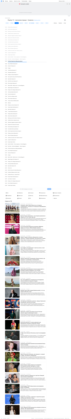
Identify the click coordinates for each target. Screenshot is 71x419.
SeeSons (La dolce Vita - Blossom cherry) (15, 50)
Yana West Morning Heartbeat (13, 42)
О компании (4, 418)
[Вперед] (69, 4)
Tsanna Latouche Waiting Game (13, 100)
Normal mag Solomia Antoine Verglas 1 (14, 44)
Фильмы (55, 23)
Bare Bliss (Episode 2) (11, 109)
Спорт (65, 23)
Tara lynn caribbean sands (12, 96)
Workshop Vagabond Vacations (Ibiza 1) (14, 35)
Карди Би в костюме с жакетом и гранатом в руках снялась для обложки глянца (33, 397)
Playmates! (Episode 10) (12, 72)
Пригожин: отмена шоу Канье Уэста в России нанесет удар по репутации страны (31, 312)
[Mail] (1, 1)
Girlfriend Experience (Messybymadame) (15, 61)
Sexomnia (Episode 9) (11, 94)
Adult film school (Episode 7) (13, 81)
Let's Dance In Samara (12, 178)
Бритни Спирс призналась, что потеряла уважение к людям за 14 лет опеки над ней (33, 216)
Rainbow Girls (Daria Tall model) (13, 37)
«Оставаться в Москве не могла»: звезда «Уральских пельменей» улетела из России (33, 301)
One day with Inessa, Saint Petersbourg (14, 76)
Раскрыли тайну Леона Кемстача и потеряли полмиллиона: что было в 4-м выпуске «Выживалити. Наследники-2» (33, 206)
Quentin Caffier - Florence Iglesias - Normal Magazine (17, 56)
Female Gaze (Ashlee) (11, 185)
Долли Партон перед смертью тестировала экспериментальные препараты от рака (31, 365)
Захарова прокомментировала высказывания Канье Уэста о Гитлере (33, 344)
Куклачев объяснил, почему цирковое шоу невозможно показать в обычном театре (31, 323)
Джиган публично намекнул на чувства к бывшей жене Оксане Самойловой (32, 376)
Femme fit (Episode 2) (11, 65)
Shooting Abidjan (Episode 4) (13, 163)
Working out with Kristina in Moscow (14, 31)
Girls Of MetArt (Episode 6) (12, 63)
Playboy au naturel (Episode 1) (13, 74)
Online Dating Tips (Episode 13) (13, 39)
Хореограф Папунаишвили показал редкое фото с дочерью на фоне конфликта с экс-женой (32, 270)
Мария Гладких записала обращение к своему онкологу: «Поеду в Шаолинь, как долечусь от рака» (33, 238)
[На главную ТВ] (3, 1)
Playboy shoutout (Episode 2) (13, 46)
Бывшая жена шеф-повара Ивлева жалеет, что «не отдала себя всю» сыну (33, 291)
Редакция (32, 418)
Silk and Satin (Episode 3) (12, 98)
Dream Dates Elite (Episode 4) (13, 107)
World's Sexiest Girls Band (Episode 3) (14, 170)
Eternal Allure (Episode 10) (12, 29)
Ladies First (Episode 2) (12, 52)
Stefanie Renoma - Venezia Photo (13, 174)
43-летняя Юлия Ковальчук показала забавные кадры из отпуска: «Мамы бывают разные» (32, 227)
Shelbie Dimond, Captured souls (13, 33)
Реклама (8, 418)
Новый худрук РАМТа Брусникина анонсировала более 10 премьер (32, 387)
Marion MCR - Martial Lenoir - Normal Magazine (16, 85)
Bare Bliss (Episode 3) (12, 78)
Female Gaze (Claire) (11, 54)
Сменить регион (37, 20)
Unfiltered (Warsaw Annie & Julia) (13, 172)
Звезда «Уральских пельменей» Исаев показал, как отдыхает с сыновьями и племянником (33, 259)
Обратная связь (67, 418)
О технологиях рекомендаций (39, 418)
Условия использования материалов (59, 418)
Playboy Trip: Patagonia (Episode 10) (14, 89)
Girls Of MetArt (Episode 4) (12, 183)
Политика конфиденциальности (48, 418)
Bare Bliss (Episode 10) (12, 165)
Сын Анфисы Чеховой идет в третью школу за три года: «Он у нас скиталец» (32, 248)
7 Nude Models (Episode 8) (12, 111)
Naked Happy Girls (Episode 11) (13, 87)
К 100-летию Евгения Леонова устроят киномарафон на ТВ (33, 333)
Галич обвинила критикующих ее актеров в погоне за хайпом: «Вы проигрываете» (33, 408)
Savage (9, 68)
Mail (1, 418)
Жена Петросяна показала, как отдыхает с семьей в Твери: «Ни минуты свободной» (33, 355)
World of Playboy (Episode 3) (13, 48)
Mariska (9, 102)
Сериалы (60, 23)
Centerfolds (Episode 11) (12, 70)
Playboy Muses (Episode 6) (12, 27)
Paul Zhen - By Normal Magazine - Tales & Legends (17, 59)
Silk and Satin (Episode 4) (12, 83)
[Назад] (67, 4)
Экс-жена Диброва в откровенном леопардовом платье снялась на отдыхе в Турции (32, 280)
